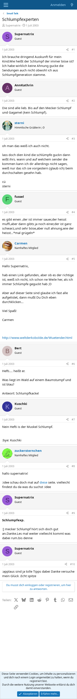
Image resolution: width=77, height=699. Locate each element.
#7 (73, 419)
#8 (73, 466)
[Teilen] (67, 49)
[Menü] (6, 5)
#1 (73, 49)
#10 (72, 564)
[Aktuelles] (72, 5)
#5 (73, 259)
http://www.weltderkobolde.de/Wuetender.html (37, 337)
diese (44, 482)
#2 (73, 101)
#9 (73, 513)
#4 (73, 212)
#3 (73, 138)
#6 (73, 364)
